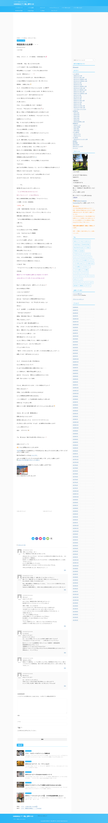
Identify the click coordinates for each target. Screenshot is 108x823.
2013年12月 (75, 594)
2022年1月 (75, 333)
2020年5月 (75, 373)
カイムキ (83, 257)
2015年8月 (75, 537)
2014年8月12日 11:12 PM (28, 575)
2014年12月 (75, 559)
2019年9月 (75, 396)
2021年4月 (75, 350)
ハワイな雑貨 (31, 7)
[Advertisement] (42, 25)
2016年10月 (76, 496)
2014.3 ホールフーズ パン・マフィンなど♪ (37, 764)
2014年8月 (75, 571)
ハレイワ (91, 260)
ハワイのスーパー (19, 7)
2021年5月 (75, 347)
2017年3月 (75, 482)
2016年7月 (75, 505)
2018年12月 (75, 422)
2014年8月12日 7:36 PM (28, 550)
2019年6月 (75, 404)
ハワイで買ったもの (77, 7)
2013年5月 (75, 614)
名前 (18, 715)
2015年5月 (75, 545)
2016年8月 (75, 502)
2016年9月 (75, 499)
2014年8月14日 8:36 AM (28, 673)
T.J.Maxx (42, 10)
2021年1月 (75, 356)
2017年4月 (75, 479)
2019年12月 (75, 387)
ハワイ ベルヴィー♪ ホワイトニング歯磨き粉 (37, 753)
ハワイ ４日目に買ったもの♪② (29, 806)
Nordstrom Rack (19, 10)
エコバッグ (42, 7)
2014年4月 (75, 582)
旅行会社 (76, 285)
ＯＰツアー (87, 285)
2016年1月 (75, 522)
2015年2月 (75, 554)
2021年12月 (75, 336)
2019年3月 (75, 413)
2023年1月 (75, 315)
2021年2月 (75, 353)
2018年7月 (75, 436)
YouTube (19, 450)
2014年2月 (75, 588)
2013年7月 (75, 608)
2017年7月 (75, 470)
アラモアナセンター (78, 254)
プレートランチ (90, 276)
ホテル (75, 279)
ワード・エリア (89, 282)
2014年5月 (75, 580)
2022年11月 (75, 321)
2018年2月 (75, 450)
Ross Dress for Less (78, 247)
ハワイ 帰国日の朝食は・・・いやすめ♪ (31, 808)
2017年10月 (75, 462)
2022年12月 (75, 318)
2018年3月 (75, 448)
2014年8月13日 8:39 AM (28, 631)
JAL (82, 241)
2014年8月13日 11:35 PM (28, 658)
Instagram (84, 201)
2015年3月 (75, 551)
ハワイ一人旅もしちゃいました (19, 819)
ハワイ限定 (85, 269)
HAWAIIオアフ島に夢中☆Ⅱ (24, 4)
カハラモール (77, 260)
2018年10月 (76, 427)
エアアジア (87, 254)
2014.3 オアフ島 (21, 545)
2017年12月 (75, 456)
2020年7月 (75, 367)
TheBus (75, 250)
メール (19, 721)
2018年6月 (75, 439)
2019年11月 (75, 390)
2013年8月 (75, 605)
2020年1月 (75, 384)
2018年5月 (75, 442)
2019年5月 (75, 407)
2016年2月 (75, 519)
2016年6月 (75, 508)
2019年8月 (75, 399)
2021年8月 (75, 341)
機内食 (81, 285)
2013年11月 (75, 597)
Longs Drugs (31, 10)
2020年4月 (75, 376)
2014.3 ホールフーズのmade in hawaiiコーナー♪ (38, 774)
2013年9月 (75, 603)
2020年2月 (75, 382)
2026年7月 (75, 310)
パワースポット (77, 272)
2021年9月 (75, 338)
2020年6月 (75, 370)
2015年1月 (75, 557)
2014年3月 (75, 585)
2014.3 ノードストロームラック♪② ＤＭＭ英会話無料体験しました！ (44, 795)
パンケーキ (85, 272)
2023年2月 (75, 313)
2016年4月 (75, 514)
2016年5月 (75, 511)
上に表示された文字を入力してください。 (27, 730)
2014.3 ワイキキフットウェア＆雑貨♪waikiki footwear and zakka (43, 785)
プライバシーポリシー (78, 299)
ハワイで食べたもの (66, 7)
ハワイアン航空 (77, 269)
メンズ (80, 279)
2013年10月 (76, 600)
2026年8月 (75, 307)
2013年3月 (75, 620)
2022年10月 (76, 324)
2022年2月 (75, 330)
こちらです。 (34, 455)
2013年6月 (75, 611)
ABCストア (76, 241)
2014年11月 (75, 562)
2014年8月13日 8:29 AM (28, 595)
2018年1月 (75, 453)
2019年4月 (75, 410)
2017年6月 (75, 473)
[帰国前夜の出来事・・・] (44, 538)
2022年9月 (75, 327)
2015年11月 (75, 528)
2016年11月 (75, 493)
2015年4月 (75, 548)
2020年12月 (76, 359)
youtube (82, 250)
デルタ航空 (84, 260)
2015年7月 (75, 539)
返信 (65, 570)
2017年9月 (75, 465)
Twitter (78, 201)
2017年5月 (75, 476)
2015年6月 (75, 542)
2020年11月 (75, 361)
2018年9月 (75, 430)
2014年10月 (76, 565)
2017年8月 (75, 468)
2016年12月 (75, 491)
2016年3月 (75, 516)
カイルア (89, 257)
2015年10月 (76, 531)
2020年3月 (75, 379)
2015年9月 (75, 534)
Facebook (75, 203)
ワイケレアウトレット (54, 7)
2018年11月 (75, 425)
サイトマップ (54, 10)
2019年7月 (75, 402)
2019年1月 (75, 419)
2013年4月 (75, 617)
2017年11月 (75, 459)
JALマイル (87, 241)
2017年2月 (75, 485)
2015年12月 (75, 525)
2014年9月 (75, 568)
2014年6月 (75, 577)
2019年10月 (76, 393)
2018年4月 (75, 445)
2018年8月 (75, 433)
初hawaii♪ (75, 67)
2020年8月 (75, 364)
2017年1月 (75, 488)
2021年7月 (75, 344)
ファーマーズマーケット (79, 276)
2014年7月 (75, 574)
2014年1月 (75, 591)
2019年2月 (75, 416)
